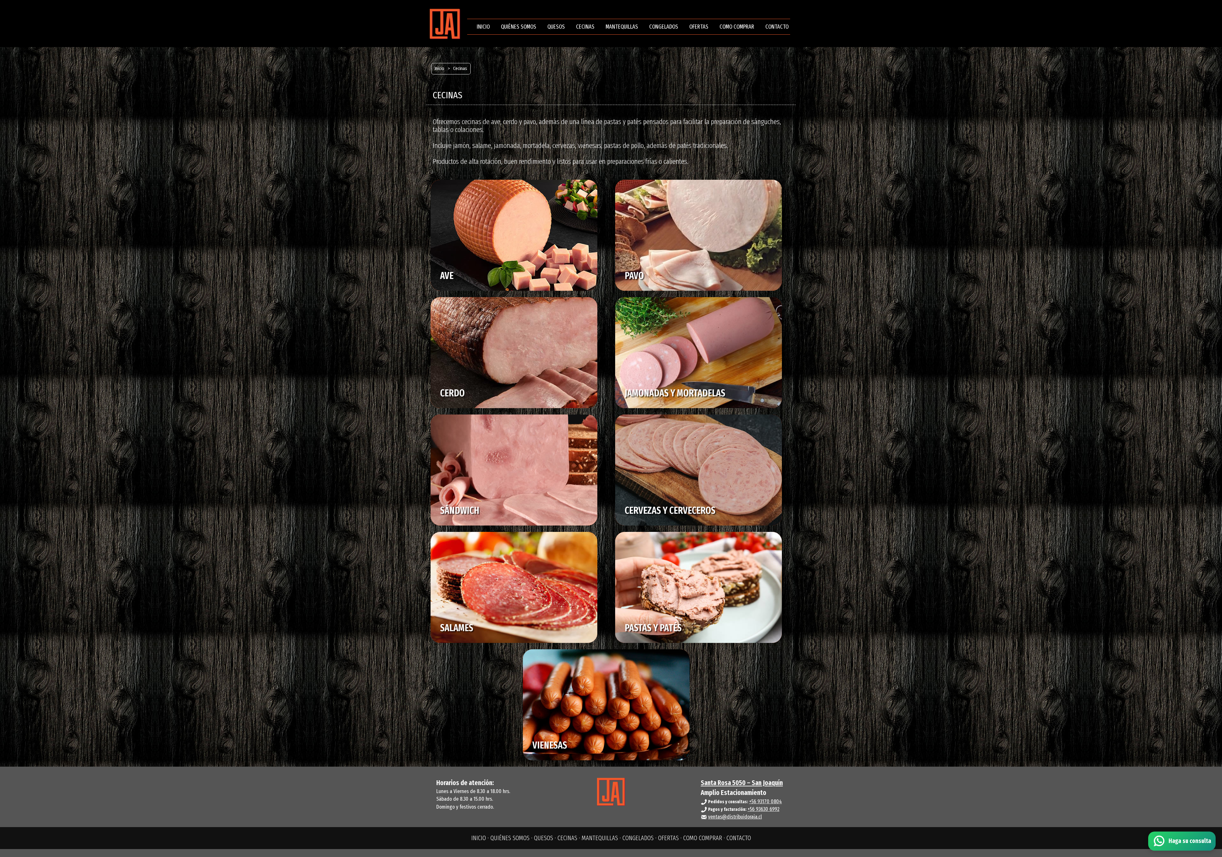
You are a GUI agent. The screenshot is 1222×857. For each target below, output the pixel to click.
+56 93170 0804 (765, 801)
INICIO (483, 26)
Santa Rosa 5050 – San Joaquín (742, 782)
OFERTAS (698, 26)
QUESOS (556, 26)
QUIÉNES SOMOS (518, 26)
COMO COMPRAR (737, 26)
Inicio (439, 68)
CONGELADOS (663, 26)
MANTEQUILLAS (622, 26)
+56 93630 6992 (763, 809)
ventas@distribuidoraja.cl (735, 816)
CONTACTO (777, 26)
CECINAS (585, 26)
